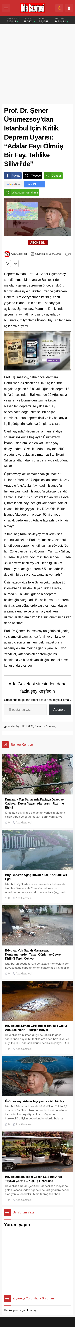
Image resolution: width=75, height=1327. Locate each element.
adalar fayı (14, 726)
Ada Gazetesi (19, 253)
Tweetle (36, 175)
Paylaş (16, 175)
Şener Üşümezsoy (45, 726)
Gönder (56, 175)
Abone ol (59, 709)
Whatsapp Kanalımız (25, 192)
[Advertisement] (37, 64)
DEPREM (27, 726)
